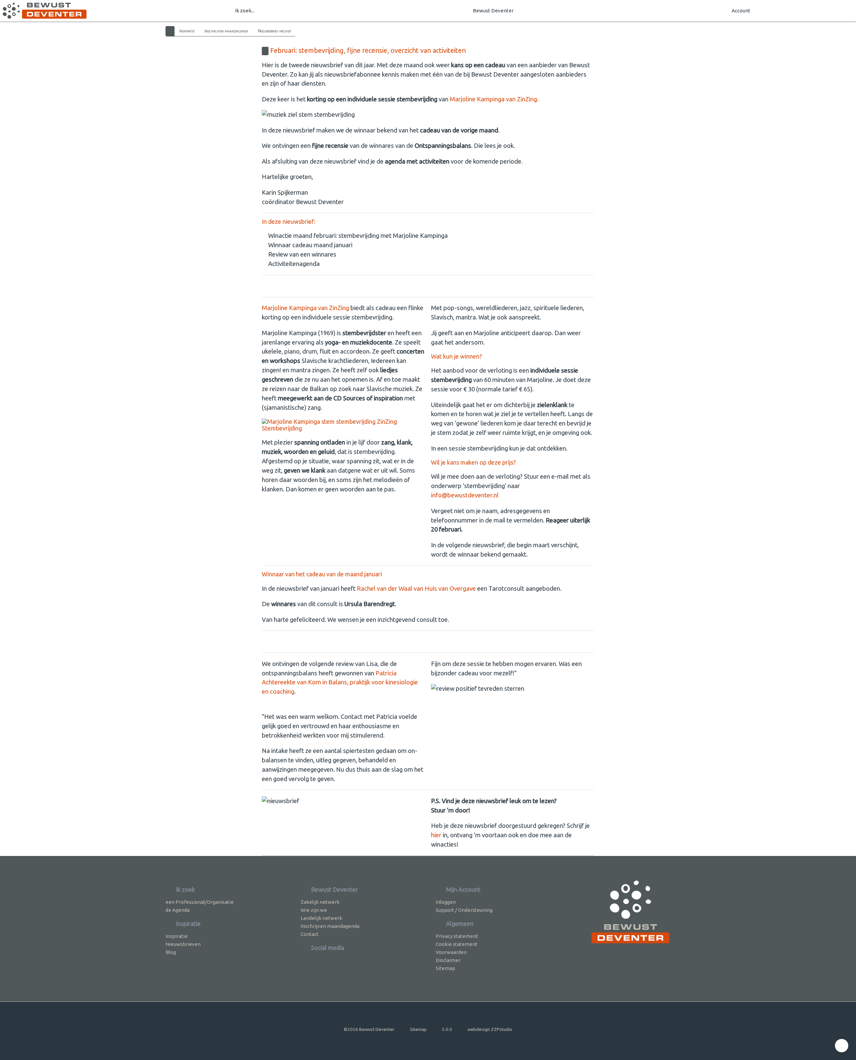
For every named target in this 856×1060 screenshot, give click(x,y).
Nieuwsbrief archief (274, 30)
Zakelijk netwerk (320, 902)
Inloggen (446, 902)
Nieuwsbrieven (183, 944)
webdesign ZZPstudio (489, 1029)
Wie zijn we (314, 910)
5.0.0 (447, 1029)
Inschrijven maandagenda (226, 30)
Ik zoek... (244, 10)
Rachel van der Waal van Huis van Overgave (416, 588)
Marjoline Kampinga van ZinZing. (495, 99)
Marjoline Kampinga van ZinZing (305, 307)
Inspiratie (187, 30)
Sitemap (445, 968)
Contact (310, 934)
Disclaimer (448, 960)
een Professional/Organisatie (200, 902)
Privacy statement (457, 936)
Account (741, 10)
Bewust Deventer (493, 10)
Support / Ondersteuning (464, 910)
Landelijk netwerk (321, 918)
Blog (171, 952)
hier (436, 835)
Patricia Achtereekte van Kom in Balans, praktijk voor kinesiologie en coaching (340, 682)
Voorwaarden (451, 952)
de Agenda (178, 910)
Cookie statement (456, 944)
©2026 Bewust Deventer (369, 1029)
